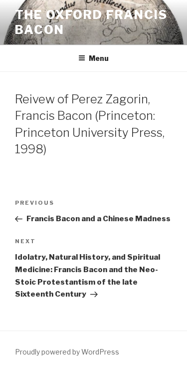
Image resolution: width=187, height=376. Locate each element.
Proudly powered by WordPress (67, 352)
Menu (99, 58)
